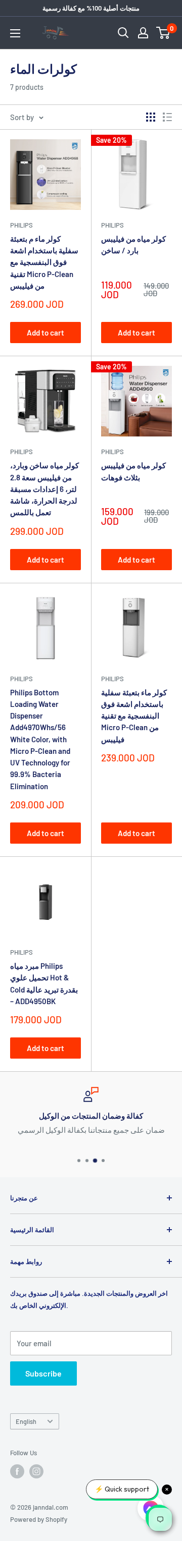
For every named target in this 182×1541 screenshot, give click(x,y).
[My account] (143, 32)
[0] (163, 33)
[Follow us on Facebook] (17, 1471)
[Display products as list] (167, 117)
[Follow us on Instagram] (36, 1471)
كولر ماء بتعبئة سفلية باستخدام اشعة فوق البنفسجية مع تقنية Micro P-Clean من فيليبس (134, 716)
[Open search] (123, 32)
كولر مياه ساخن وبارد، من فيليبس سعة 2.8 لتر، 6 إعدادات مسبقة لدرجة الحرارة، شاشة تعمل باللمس (44, 489)
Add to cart (45, 332)
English (26, 1421)
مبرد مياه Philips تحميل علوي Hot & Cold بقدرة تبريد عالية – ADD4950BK (44, 983)
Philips (21, 225)
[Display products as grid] (150, 117)
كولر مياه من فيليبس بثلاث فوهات (133, 471)
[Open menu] (15, 33)
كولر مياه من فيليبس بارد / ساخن (133, 244)
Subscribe (43, 1373)
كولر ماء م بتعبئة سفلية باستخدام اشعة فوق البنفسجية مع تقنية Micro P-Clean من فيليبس (44, 262)
